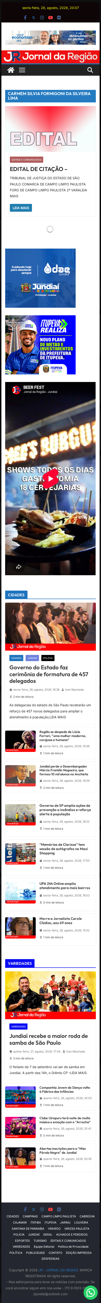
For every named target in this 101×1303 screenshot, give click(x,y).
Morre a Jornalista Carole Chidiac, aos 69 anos (60, 921)
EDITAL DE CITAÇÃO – (38, 168)
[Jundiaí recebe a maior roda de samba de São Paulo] (50, 995)
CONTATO (55, 1253)
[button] (91, 1292)
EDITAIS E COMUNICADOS (26, 159)
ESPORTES (22, 1240)
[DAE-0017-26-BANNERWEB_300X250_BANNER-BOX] (40, 252)
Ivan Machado (74, 689)
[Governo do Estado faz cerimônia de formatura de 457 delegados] (50, 626)
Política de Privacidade (73, 1246)
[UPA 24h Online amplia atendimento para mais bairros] (20, 895)
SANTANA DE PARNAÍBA (28, 1228)
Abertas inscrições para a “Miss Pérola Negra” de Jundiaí (62, 1151)
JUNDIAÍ (32, 658)
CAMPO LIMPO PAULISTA (59, 1216)
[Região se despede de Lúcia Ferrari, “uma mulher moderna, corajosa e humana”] (20, 743)
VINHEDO (54, 1228)
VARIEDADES (18, 1026)
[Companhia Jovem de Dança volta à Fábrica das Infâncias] (20, 1096)
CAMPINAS (30, 1216)
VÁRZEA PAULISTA (76, 1228)
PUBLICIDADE (35, 1253)
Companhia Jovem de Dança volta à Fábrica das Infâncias (64, 1090)
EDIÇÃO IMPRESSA (79, 1253)
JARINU (65, 1222)
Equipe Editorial (44, 1246)
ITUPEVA (50, 1222)
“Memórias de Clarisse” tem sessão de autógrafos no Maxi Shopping (63, 848)
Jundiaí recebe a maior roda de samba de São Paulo (48, 1039)
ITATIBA (36, 1222)
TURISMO (40, 1240)
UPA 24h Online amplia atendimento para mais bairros (64, 886)
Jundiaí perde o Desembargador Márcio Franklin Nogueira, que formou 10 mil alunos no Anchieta (63, 770)
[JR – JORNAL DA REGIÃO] (50, 53)
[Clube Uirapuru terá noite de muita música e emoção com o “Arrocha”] (20, 1127)
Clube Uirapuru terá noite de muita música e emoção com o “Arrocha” (65, 1120)
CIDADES (16, 658)
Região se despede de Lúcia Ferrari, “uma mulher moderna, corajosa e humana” (62, 736)
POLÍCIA (48, 658)
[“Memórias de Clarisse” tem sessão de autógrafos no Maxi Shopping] (20, 858)
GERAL (47, 1234)
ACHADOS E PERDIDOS (72, 1234)
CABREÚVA (87, 1216)
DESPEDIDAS (50, 1258)
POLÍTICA (15, 1253)
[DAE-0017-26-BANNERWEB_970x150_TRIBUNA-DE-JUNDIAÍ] (50, 33)
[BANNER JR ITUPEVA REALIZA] (40, 318)
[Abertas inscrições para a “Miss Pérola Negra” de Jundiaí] (20, 1157)
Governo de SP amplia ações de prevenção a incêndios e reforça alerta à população (65, 809)
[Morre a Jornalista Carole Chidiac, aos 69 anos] (20, 930)
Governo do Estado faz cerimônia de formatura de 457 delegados (48, 674)
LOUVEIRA (81, 1222)
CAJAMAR (20, 1222)
